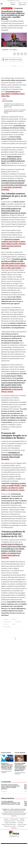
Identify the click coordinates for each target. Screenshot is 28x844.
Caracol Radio (7, 4)
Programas (19, 8)
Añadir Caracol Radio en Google (13, 59)
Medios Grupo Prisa (14, 836)
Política (13, 624)
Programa (13, 4)
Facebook (14, 53)
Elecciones (6, 624)
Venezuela (14, 619)
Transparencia (20, 826)
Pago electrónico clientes (9, 820)
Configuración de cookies (10, 826)
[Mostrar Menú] (1, 3)
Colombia (6, 619)
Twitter (18, 53)
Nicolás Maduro (7, 626)
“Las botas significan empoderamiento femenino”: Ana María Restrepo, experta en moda (10, 803)
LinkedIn (21, 53)
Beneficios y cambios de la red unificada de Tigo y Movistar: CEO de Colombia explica (7, 766)
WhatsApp (25, 53)
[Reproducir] (4, 44)
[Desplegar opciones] (24, 43)
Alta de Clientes (20, 820)
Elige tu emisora (22, 4)
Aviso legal (20, 822)
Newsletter (22, 819)
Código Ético (14, 828)
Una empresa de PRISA (14, 832)
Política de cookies (22, 824)
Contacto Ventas (14, 819)
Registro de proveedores (10, 822)
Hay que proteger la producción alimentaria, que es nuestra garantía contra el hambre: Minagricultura (20, 766)
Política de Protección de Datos (9, 824)
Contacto (6, 819)
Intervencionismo (7, 621)
